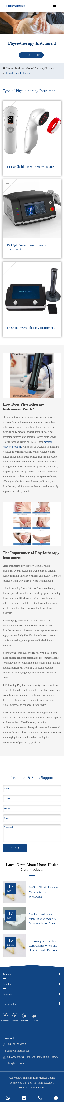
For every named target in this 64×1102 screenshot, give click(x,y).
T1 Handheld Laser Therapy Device (30, 166)
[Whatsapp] (8, 1098)
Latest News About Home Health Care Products (32, 867)
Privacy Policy (37, 1087)
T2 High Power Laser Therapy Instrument (27, 247)
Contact (8, 1038)
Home (9, 68)
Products (19, 68)
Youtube (34, 1021)
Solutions (7, 984)
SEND (15, 848)
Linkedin (24, 1021)
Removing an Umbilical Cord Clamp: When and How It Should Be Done (43, 945)
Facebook (5, 1021)
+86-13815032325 (16, 1044)
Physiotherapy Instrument (18, 73)
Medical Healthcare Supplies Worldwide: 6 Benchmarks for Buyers (43, 919)
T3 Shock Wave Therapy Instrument (31, 327)
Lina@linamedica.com (18, 1050)
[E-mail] (24, 1098)
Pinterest (14, 1021)
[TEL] (40, 1098)
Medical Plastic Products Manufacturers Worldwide (43, 892)
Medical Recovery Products (40, 68)
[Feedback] (56, 1098)
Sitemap (23, 1087)
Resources (8, 994)
